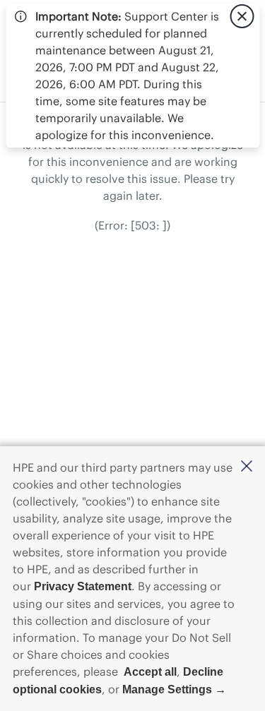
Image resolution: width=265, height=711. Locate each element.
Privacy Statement (82, 586)
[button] (246, 467)
